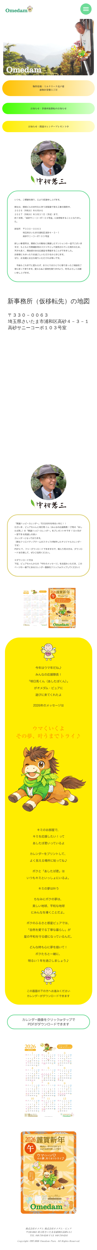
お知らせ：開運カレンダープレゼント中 (48, 126)
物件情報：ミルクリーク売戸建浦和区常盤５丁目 (48, 88)
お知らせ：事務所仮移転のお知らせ (48, 108)
